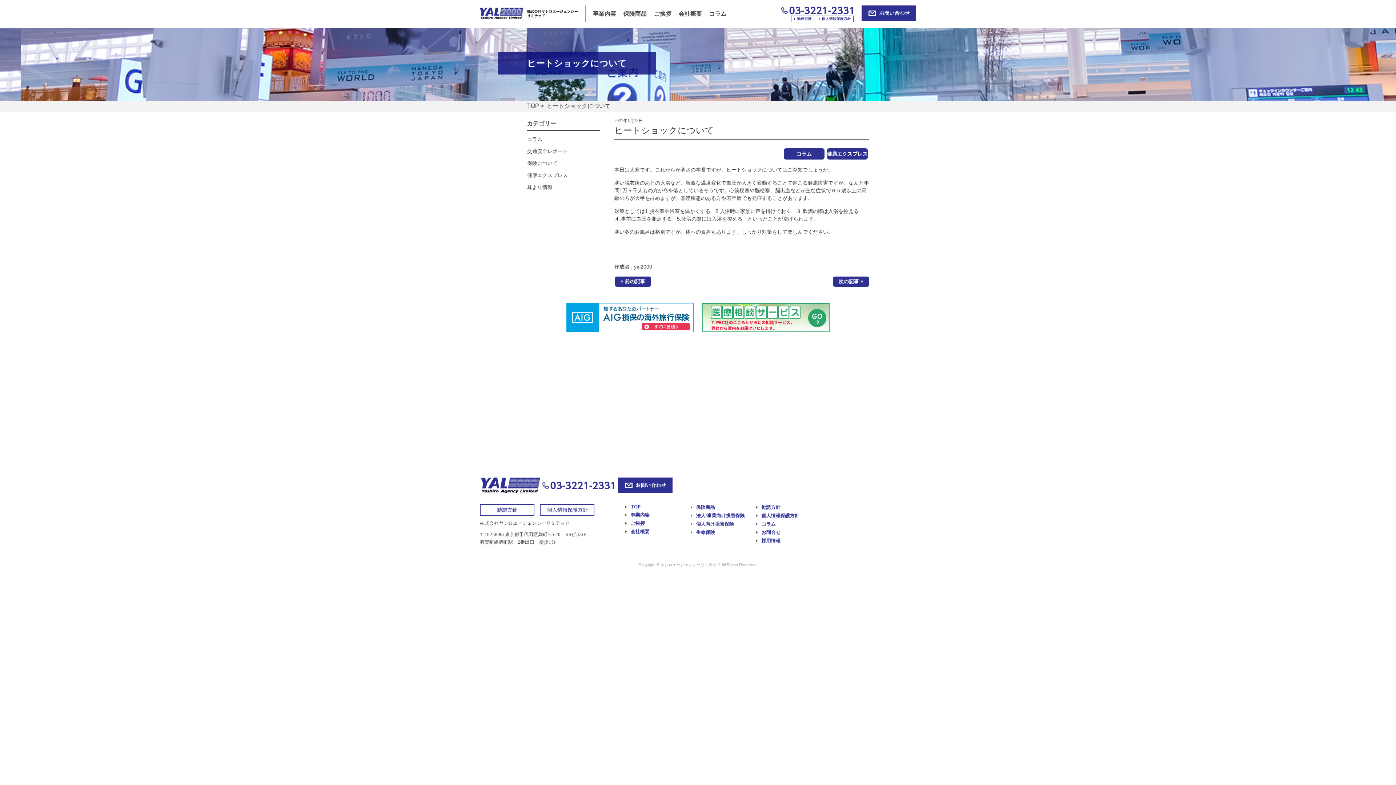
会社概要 (690, 14)
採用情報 (771, 540)
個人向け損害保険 (715, 524)
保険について (542, 163)
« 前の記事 (633, 281)
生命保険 (705, 532)
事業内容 (604, 14)
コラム (718, 14)
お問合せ (771, 532)
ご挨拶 (662, 14)
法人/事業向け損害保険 (720, 515)
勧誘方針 (771, 507)
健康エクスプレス (847, 154)
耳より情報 (540, 187)
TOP (533, 106)
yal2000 (643, 267)
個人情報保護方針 (780, 515)
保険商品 (635, 14)
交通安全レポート (547, 151)
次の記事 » (851, 281)
